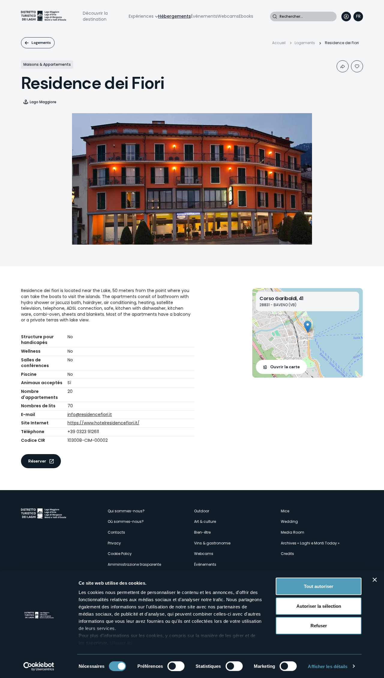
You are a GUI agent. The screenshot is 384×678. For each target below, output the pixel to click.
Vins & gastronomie (212, 543)
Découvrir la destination (95, 16)
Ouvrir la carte (285, 366)
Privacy (114, 543)
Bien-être (202, 532)
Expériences (141, 16)
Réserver (37, 461)
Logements (41, 42)
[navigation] (358, 16)
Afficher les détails (327, 666)
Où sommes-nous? (126, 521)
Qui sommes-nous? (126, 511)
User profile (346, 16)
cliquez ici (121, 642)
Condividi (343, 66)
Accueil (279, 42)
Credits (287, 553)
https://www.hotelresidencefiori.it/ (104, 423)
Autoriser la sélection (318, 605)
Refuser (318, 625)
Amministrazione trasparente (134, 564)
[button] (307, 327)
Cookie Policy (120, 553)
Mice (285, 511)
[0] (357, 66)
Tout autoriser (318, 586)
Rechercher (275, 16)
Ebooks (246, 16)
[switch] (175, 666)
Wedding (289, 521)
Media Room (292, 532)
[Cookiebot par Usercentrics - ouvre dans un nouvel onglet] (39, 666)
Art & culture (205, 521)
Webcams (228, 16)
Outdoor (201, 511)
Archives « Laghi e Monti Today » (310, 543)
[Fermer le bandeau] (375, 580)
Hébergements (174, 16)
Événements (204, 16)
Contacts (116, 532)
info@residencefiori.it (90, 414)
